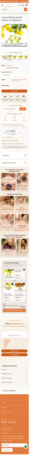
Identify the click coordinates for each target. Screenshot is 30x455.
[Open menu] (2, 5)
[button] (26, 5)
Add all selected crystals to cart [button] (14, 310)
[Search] (25, 9)
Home (2, 13)
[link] (9, 274)
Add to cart (14, 91)
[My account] (22, 5)
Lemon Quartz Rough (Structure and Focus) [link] (8, 294)
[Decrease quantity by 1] (12, 85)
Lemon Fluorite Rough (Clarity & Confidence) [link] (18, 270)
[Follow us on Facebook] (3, 422)
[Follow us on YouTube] (15, 422)
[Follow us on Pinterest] (12, 422)
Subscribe (7, 450)
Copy (20, 132)
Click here (15, 140)
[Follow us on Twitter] (6, 422)
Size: (7, 72)
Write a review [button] (14, 351)
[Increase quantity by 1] (22, 85)
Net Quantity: (5, 85)
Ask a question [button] (14, 354)
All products (8, 13)
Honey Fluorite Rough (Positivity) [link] (19, 294)
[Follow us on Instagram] (9, 422)
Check (22, 108)
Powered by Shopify (7, 429)
